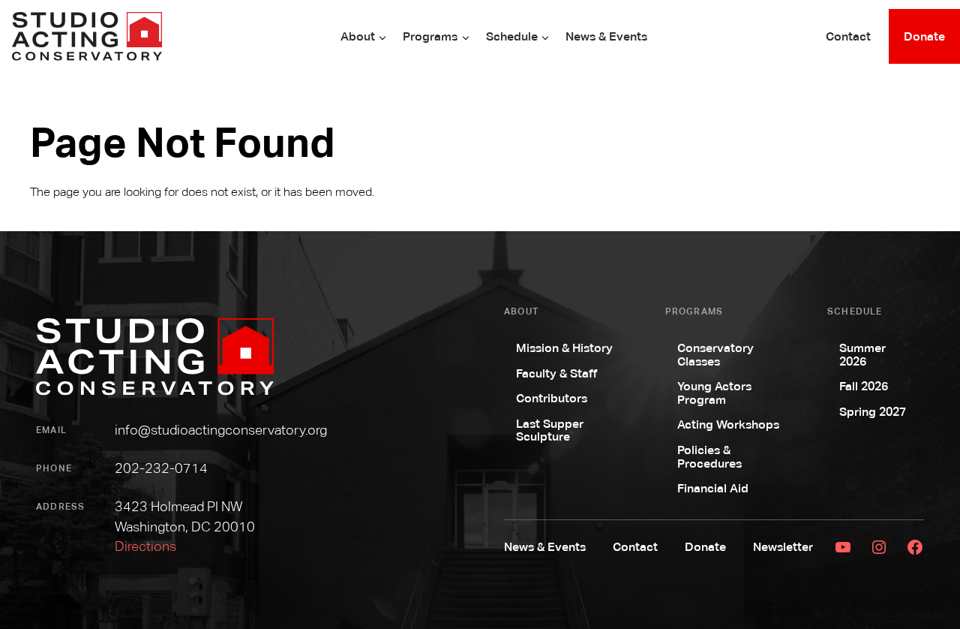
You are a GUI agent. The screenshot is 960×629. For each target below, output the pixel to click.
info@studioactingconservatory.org (221, 430)
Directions (145, 546)
